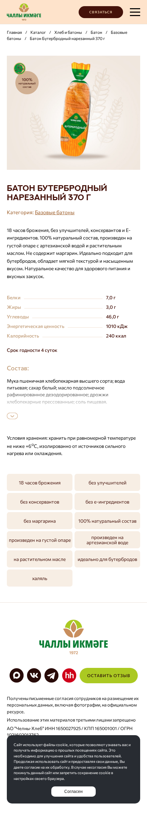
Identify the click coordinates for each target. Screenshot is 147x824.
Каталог (38, 32)
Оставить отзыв (108, 675)
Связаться (100, 12)
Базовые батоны (55, 212)
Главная (14, 32)
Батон (96, 32)
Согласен (73, 791)
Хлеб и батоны (68, 32)
